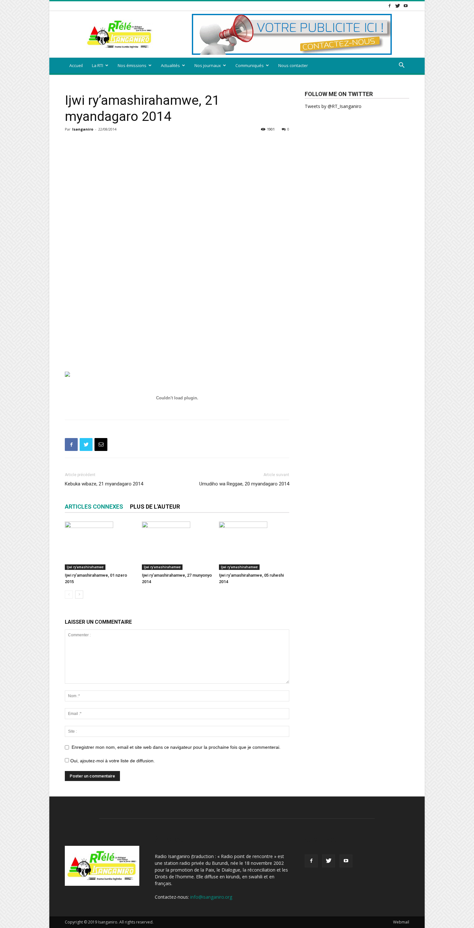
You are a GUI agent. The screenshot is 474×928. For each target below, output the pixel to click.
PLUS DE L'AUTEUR (155, 506)
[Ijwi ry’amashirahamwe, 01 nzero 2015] (100, 546)
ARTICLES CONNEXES (94, 506)
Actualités (170, 65)
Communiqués (249, 65)
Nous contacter (293, 65)
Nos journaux (207, 65)
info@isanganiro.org (211, 897)
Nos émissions (132, 65)
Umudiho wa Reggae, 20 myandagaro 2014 (244, 484)
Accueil (76, 65)
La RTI (97, 65)
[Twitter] (397, 5)
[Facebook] (389, 5)
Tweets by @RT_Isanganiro (333, 106)
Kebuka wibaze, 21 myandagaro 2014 (104, 484)
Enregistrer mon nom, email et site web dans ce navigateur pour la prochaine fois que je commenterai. (176, 747)
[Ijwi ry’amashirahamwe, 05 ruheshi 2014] (254, 546)
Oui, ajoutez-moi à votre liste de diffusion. (112, 760)
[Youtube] (405, 5)
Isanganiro (82, 129)
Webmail (401, 922)
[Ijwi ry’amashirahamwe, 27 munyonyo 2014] (177, 546)
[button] (401, 66)
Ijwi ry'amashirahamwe (85, 567)
